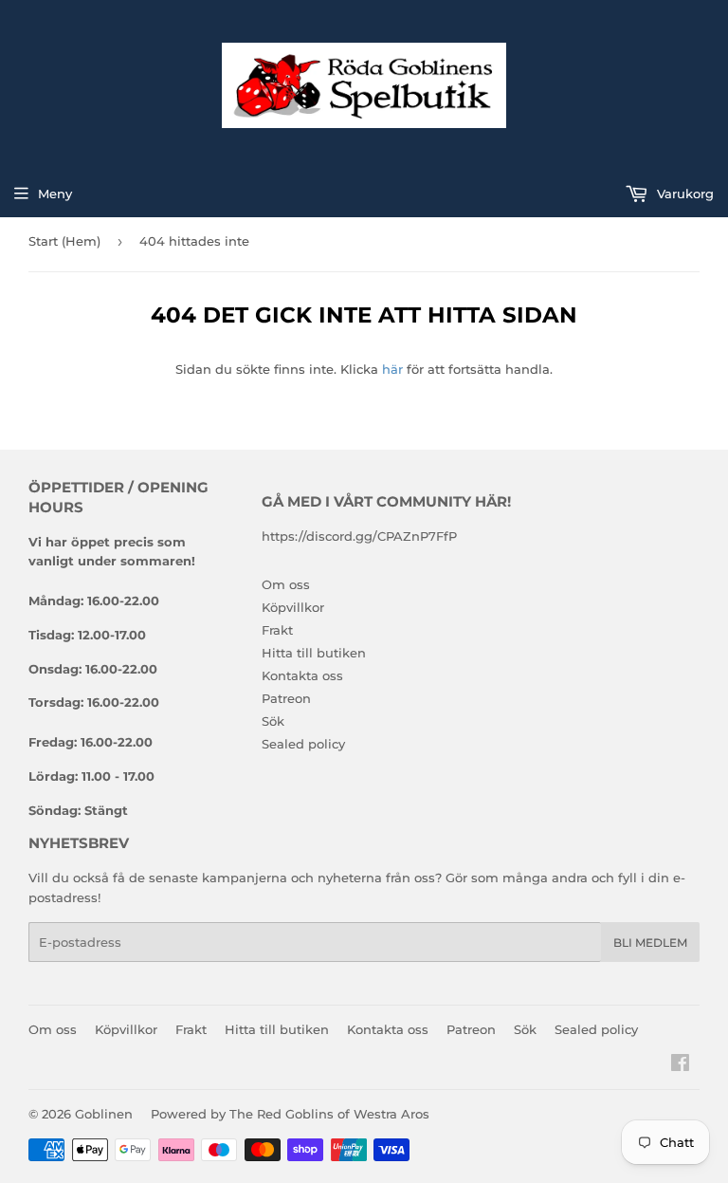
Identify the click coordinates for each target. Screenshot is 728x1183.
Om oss (286, 584)
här (392, 369)
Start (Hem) (64, 241)
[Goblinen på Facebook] (680, 1065)
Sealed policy (303, 743)
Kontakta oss (302, 675)
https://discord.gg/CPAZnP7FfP (359, 536)
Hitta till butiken (314, 652)
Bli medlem (650, 942)
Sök (273, 721)
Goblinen (104, 1113)
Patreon (286, 698)
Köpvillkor (293, 607)
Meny (55, 193)
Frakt (277, 630)
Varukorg (683, 193)
